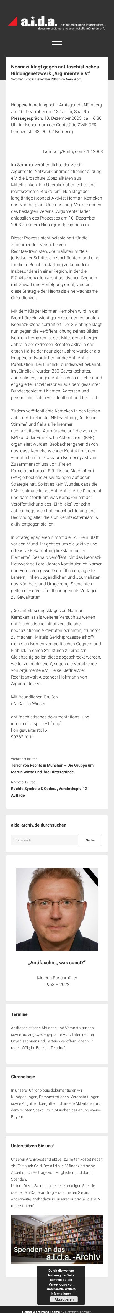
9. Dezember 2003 (45, 79)
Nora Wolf (73, 79)
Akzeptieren (64, 1299)
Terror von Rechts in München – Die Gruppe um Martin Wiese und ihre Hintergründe (52, 768)
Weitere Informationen (63, 1291)
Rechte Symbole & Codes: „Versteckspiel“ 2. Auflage (50, 791)
